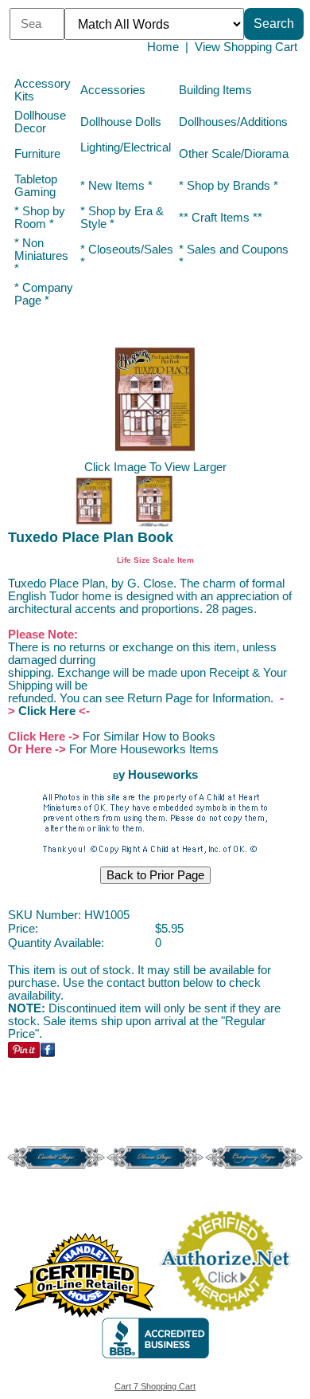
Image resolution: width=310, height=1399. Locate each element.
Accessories (112, 90)
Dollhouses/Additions (233, 122)
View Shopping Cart (246, 47)
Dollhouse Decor (40, 122)
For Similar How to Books (149, 736)
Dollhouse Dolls (120, 122)
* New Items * (116, 185)
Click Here (47, 711)
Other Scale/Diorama (234, 153)
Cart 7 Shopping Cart (155, 1386)
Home (163, 47)
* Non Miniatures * (41, 256)
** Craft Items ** (220, 217)
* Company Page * (43, 294)
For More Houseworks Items (144, 749)
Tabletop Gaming (35, 185)
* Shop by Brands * (228, 185)
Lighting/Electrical (125, 147)
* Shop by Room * (39, 217)
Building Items (215, 90)
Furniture (37, 153)
